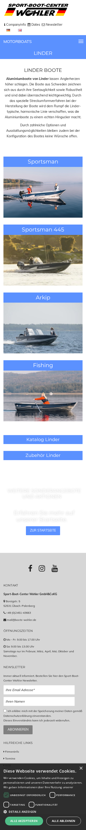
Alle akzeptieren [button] (24, 821)
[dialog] (43, 796)
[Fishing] (43, 396)
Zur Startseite (43, 530)
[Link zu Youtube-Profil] (55, 568)
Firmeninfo (12, 751)
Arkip (43, 297)
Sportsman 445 (43, 229)
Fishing (43, 365)
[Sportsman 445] (43, 260)
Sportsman (43, 161)
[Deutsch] (9, 30)
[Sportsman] (43, 192)
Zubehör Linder (43, 455)
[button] (43, 812)
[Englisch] (20, 30)
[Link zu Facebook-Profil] (30, 568)
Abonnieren (18, 729)
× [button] (81, 768)
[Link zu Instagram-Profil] (42, 568)
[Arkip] (43, 328)
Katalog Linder (43, 439)
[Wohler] (35, 10)
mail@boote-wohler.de (21, 620)
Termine (10, 758)
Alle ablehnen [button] (63, 821)
